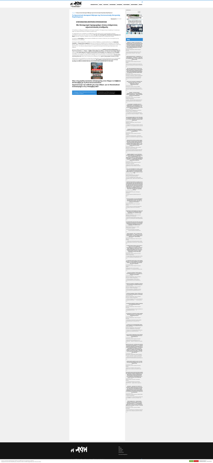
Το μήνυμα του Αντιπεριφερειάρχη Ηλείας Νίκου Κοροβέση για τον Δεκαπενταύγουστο (134, 325)
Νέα (119, 447)
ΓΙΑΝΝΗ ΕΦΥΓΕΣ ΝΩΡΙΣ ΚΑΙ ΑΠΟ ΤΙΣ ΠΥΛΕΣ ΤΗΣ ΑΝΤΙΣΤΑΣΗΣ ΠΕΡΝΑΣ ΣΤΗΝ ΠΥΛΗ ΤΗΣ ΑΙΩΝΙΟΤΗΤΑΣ (134, 362)
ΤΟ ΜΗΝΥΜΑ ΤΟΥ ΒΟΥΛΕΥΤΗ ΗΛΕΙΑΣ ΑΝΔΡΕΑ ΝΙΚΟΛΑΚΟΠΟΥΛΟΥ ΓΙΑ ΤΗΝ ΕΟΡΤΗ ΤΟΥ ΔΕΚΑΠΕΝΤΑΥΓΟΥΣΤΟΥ (134, 314)
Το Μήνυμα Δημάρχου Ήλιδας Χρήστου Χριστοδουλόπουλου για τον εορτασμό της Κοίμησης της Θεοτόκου (134, 273)
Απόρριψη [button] (196, 461)
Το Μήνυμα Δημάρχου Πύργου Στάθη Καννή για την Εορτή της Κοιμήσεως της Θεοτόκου (134, 294)
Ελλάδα (120, 448)
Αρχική (73, 12)
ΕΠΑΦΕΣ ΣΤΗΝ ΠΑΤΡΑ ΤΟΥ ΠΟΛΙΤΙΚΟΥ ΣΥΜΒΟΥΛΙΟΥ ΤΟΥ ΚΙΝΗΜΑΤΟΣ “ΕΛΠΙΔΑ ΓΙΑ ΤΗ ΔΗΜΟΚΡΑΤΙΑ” (134, 130)
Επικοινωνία (121, 452)
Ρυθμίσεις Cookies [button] (203, 461)
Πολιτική (120, 450)
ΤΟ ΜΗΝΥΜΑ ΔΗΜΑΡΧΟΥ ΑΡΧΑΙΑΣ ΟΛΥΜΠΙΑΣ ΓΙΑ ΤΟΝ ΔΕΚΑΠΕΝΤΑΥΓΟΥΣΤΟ (134, 304)
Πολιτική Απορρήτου (123, 454)
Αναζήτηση (128, 10)
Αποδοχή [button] (191, 461)
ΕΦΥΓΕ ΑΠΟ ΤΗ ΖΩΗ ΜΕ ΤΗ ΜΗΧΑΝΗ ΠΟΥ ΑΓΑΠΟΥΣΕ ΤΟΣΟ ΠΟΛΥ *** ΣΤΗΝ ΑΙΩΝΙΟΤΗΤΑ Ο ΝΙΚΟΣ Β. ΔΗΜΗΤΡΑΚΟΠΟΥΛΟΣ (134, 83)
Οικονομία (121, 449)
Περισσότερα (209, 461)
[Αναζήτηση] (139, 12)
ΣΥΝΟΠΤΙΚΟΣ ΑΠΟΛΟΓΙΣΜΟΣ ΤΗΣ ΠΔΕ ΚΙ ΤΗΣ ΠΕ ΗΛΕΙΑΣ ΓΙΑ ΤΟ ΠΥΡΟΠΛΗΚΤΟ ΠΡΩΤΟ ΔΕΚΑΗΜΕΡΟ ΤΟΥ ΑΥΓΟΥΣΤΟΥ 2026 (134, 211)
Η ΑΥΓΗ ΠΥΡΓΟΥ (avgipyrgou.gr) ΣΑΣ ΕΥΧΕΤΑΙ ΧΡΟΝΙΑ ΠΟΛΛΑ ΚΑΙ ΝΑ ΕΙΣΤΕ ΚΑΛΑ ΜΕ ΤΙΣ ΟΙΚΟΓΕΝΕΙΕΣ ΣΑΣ (134, 335)
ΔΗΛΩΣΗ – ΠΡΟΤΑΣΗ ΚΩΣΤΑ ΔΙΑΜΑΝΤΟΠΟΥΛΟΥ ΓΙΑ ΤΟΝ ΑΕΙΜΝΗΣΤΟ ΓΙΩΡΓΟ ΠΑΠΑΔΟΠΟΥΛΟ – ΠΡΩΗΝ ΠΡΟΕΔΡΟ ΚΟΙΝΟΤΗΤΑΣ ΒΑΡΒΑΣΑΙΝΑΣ (134, 94)
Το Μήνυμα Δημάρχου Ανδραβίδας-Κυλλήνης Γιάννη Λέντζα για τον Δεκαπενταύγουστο (134, 284)
